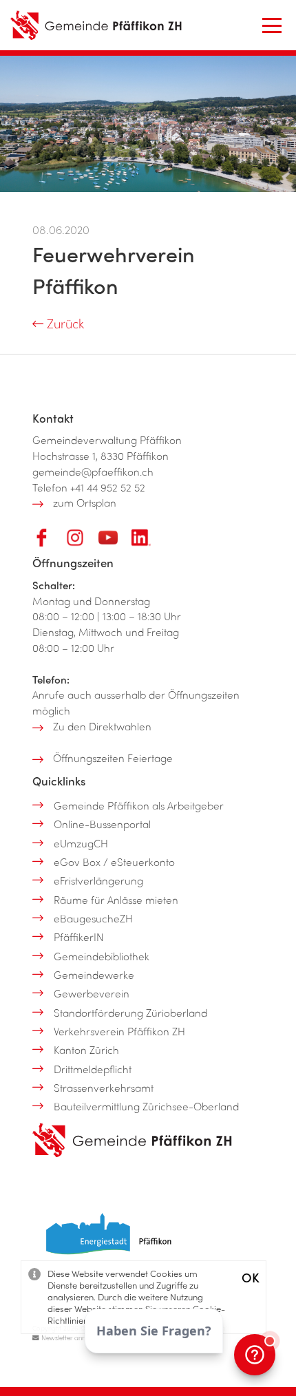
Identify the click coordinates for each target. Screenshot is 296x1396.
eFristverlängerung (98, 880)
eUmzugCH (81, 843)
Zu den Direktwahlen (102, 726)
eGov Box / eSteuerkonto (114, 861)
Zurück (63, 323)
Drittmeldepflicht (92, 1069)
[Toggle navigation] (272, 25)
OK (251, 1277)
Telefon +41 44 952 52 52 (88, 487)
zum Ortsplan (84, 502)
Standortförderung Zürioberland (130, 1012)
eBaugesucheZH (93, 918)
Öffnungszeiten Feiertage (113, 757)
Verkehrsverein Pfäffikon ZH (119, 1031)
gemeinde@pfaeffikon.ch (93, 471)
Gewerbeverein (91, 993)
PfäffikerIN (79, 936)
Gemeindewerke (94, 974)
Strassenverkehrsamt (104, 1087)
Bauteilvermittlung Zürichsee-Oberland (146, 1106)
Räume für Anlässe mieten (116, 899)
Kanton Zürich (86, 1049)
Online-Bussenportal (102, 824)
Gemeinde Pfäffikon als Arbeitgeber (139, 805)
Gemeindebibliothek (101, 956)
